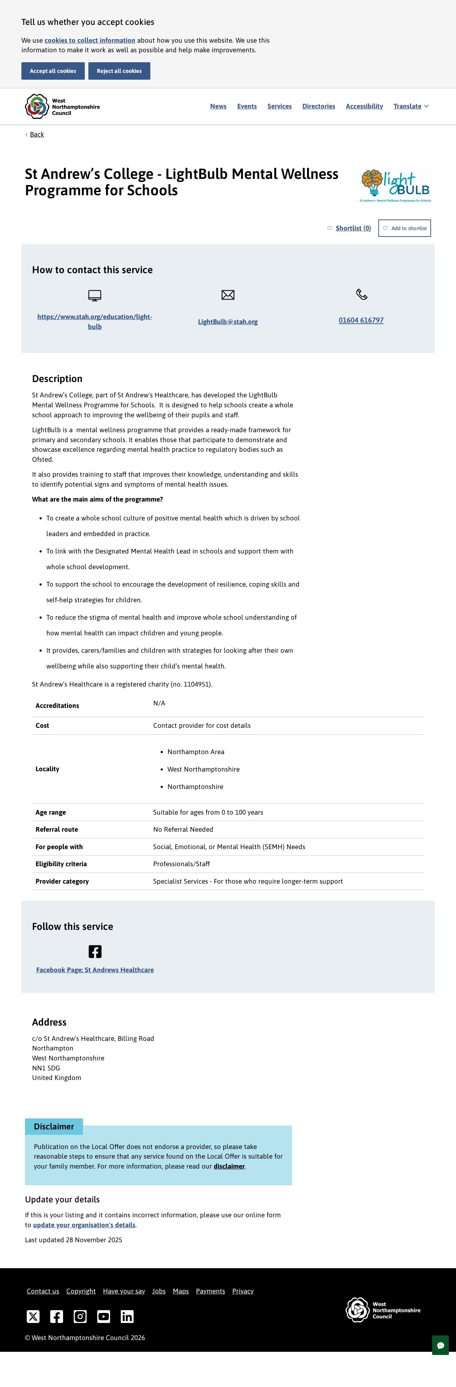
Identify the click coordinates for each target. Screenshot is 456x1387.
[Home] (67, 106)
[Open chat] (440, 1345)
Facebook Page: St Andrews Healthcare (95, 970)
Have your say (124, 1291)
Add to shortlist (409, 228)
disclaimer (229, 1166)
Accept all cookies (53, 71)
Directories (318, 106)
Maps (181, 1291)
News (218, 106)
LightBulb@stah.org (228, 321)
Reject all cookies (119, 71)
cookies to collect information (90, 40)
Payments (210, 1291)
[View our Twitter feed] (33, 1318)
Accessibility (364, 106)
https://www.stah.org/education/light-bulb (94, 321)
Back (37, 134)
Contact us (43, 1291)
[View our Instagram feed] (80, 1318)
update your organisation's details (84, 1225)
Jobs (159, 1291)
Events (247, 106)
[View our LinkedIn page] (127, 1318)
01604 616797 (361, 320)
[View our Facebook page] (56, 1318)
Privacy (243, 1291)
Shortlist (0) (353, 228)
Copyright (81, 1291)
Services (280, 106)
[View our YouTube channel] (103, 1318)
